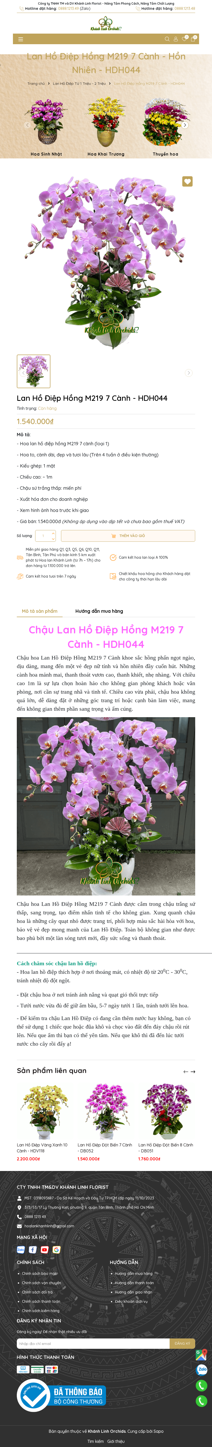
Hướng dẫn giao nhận (133, 1292)
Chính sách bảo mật (39, 1273)
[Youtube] (45, 1249)
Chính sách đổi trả (37, 1292)
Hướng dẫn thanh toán (134, 1283)
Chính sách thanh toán (41, 1301)
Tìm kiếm (95, 1441)
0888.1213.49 (68, 8)
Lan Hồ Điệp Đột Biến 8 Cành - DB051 (165, 1147)
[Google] (56, 1249)
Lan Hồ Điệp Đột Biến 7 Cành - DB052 (105, 1147)
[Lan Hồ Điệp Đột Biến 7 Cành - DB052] (106, 1111)
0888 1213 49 (35, 1216)
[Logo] (106, 23)
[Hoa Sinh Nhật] (46, 126)
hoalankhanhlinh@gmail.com (49, 1226)
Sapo (159, 1431)
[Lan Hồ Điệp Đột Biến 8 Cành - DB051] (166, 1111)
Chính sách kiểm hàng (40, 1310)
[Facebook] (33, 1249)
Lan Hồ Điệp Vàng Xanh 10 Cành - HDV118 (42, 1147)
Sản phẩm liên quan (52, 1070)
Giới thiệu (116, 1441)
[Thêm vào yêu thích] (187, 181)
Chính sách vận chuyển (41, 1283)
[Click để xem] (106, 263)
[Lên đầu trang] (201, 1416)
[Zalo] (21, 1249)
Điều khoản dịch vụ (131, 1301)
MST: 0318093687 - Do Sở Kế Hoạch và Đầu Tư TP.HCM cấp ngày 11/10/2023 (89, 1198)
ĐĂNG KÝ (182, 1343)
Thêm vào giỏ (131, 535)
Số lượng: (25, 535)
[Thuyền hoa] (165, 126)
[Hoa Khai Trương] (106, 126)
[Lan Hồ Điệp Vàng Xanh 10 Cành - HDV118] (45, 1111)
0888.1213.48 (185, 8)
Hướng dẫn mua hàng (134, 1273)
